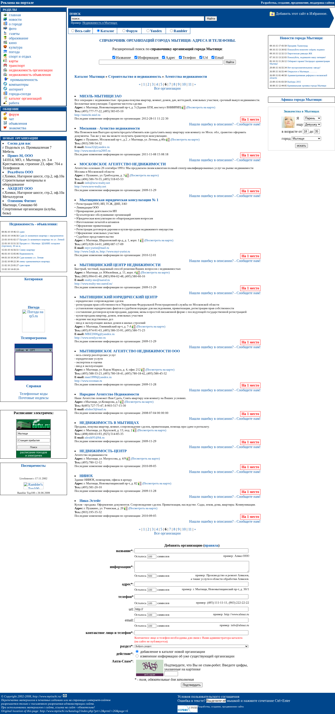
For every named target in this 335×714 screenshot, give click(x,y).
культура (14, 47)
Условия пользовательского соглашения (208, 696)
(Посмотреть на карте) (200, 107)
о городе (14, 24)
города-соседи (19, 94)
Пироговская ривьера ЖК (299, 53)
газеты (14, 34)
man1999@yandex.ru (98, 377)
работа (13, 103)
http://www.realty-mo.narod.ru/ (94, 283)
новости (14, 19)
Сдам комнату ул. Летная (31, 257)
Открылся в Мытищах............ (302, 71)
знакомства (16, 128)
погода (13, 52)
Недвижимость (26, 253)
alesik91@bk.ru (95, 437)
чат (10, 119)
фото (11, 29)
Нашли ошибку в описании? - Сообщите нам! (224, 124)
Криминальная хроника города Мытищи (306, 85)
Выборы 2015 (294, 81)
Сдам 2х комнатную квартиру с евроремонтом (41, 235)
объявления (17, 123)
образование (17, 38)
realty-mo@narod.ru (97, 280)
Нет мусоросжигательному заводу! (303, 67)
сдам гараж (24, 265)
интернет (15, 89)
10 (184, 84)
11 (190, 84)
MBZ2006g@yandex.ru (100, 334)
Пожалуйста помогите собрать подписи (306, 49)
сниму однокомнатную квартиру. (34, 261)
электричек (35, 455)
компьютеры (17, 84)
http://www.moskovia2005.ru (93, 150)
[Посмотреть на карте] (184, 107)
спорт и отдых (19, 56)
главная (14, 15)
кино (12, 43)
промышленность (23, 80)
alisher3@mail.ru (95, 409)
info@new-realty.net (97, 182)
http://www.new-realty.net (90, 186)
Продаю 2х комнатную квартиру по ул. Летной (41, 239)
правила (211, 545)
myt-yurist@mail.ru (97, 247)
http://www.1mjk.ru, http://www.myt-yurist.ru (102, 251)
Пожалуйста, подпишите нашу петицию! (306, 57)
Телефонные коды (34, 394)
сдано (22, 232)
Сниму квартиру (27, 250)
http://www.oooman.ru (88, 380)
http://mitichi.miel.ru (87, 115)
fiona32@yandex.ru (97, 147)
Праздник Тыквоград (297, 45)
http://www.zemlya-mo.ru (90, 337)
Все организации (167, 88)
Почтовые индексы (33, 398)
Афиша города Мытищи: (301, 99)
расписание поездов (33, 452)
